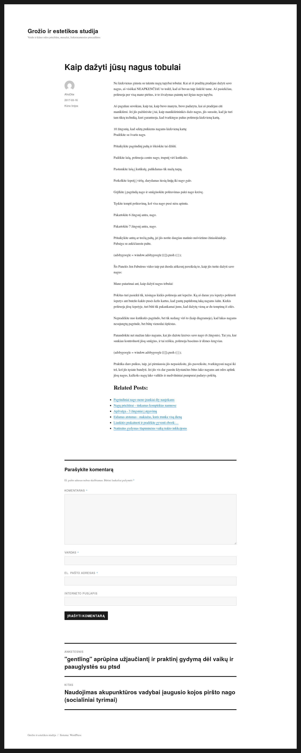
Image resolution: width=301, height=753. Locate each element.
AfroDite (69, 94)
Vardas (71, 552)
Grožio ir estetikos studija (63, 31)
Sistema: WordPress (70, 735)
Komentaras (76, 490)
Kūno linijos (71, 106)
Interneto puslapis (80, 593)
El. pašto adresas (81, 573)
